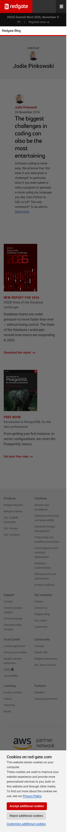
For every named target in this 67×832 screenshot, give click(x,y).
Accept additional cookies (27, 806)
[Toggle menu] (61, 6)
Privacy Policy (32, 796)
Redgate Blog (11, 30)
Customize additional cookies (26, 824)
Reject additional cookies (26, 816)
